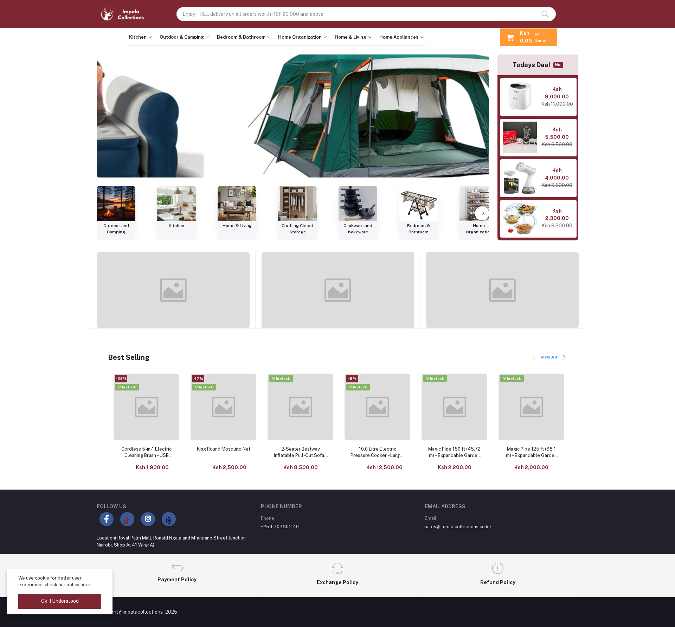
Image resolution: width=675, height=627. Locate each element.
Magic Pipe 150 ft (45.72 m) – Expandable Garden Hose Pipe (454, 452)
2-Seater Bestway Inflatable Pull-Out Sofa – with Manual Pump (300, 452)
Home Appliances (398, 37)
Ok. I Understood (60, 601)
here (85, 584)
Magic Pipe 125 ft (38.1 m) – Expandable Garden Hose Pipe (531, 452)
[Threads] (169, 519)
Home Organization (300, 37)
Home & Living (350, 37)
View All (548, 357)
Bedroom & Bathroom (241, 37)
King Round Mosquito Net (223, 449)
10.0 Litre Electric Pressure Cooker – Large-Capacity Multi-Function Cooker (377, 452)
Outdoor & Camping (182, 37)
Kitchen (138, 37)
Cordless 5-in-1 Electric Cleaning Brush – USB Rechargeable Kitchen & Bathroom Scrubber (146, 452)
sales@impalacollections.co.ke (458, 526)
